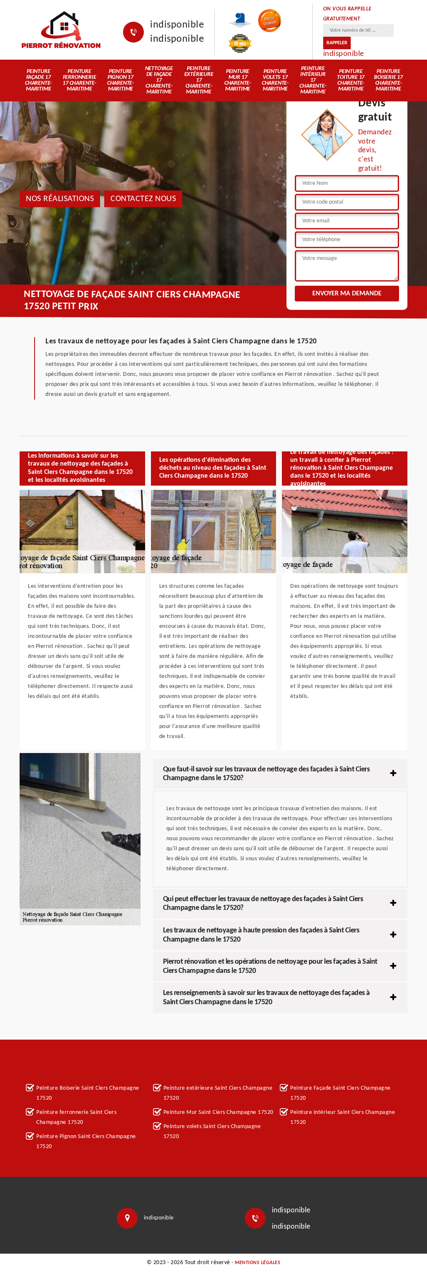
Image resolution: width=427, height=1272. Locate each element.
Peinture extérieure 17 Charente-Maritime (199, 80)
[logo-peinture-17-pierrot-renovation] (61, 30)
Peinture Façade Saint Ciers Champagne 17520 (340, 1093)
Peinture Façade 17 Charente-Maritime (38, 80)
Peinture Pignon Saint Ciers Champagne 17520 (86, 1141)
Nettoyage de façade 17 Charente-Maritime (159, 80)
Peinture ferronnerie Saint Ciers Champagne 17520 (76, 1117)
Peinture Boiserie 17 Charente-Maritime (388, 80)
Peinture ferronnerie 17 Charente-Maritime (79, 80)
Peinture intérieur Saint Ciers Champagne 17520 (342, 1117)
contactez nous (143, 198)
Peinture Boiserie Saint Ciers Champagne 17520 (87, 1093)
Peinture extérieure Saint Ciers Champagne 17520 (218, 1093)
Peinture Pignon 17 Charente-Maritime (120, 80)
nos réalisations (60, 198)
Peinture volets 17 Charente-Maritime (275, 80)
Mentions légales (257, 1262)
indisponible (177, 25)
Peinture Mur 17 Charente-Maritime (237, 80)
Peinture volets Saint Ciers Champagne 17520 (212, 1131)
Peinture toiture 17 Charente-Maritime (350, 80)
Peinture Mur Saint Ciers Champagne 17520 (218, 1112)
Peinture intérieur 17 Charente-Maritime (312, 80)
